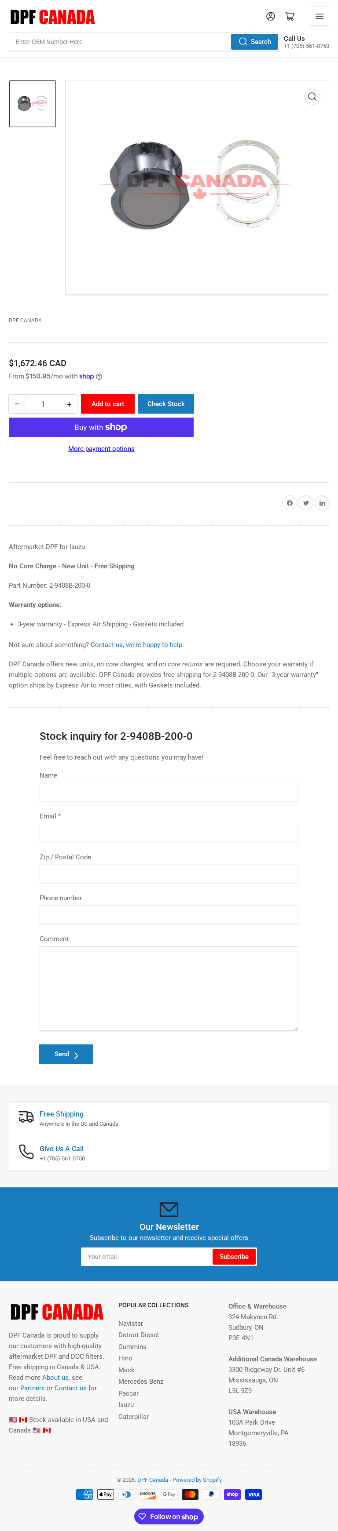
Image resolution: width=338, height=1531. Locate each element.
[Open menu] (319, 16)
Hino (125, 1358)
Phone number (61, 898)
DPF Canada (25, 320)
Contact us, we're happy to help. (137, 645)
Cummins (132, 1347)
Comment (54, 939)
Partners (32, 1388)
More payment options (101, 449)
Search (261, 42)
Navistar (130, 1323)
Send (62, 1054)
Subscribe (234, 1257)
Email (50, 816)
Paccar (128, 1393)
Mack (126, 1370)
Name (48, 775)
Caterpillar (133, 1417)
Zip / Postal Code (65, 857)
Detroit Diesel (138, 1335)
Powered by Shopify (197, 1479)
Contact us (71, 1388)
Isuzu (126, 1405)
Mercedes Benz (140, 1382)
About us (55, 1378)
